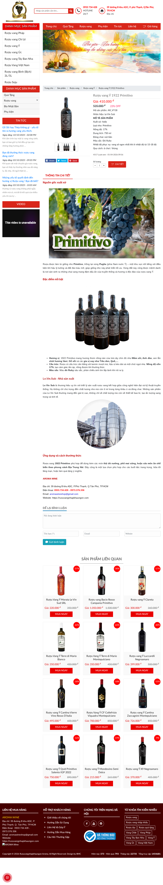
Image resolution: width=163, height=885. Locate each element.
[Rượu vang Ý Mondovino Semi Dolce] (101, 750)
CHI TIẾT (119, 164)
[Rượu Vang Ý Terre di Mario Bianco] (61, 637)
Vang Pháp (145, 833)
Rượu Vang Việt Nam (17, 65)
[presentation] (47, 52)
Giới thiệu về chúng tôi (58, 818)
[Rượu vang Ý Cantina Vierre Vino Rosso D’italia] (61, 693)
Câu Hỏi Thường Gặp (57, 837)
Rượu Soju (11, 82)
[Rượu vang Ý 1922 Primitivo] (66, 117)
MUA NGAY (61, 614)
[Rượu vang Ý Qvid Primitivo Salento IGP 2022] (61, 750)
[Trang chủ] (19, 11)
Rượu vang (86, 26)
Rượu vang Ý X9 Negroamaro (142, 769)
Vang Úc (130, 843)
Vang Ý (151, 838)
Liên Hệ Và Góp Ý (55, 827)
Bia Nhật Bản (11, 106)
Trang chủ (51, 26)
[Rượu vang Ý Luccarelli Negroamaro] (142, 637)
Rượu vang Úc (13, 52)
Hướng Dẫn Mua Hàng (58, 832)
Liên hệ (132, 26)
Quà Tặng (68, 26)
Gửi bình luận (56, 542)
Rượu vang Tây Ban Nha (19, 59)
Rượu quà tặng (146, 828)
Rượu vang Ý (12, 46)
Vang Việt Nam (145, 843)
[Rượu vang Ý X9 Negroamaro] (142, 750)
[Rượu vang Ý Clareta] (142, 580)
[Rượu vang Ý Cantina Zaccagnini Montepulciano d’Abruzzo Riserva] (142, 693)
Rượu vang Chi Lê (15, 39)
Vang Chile (131, 833)
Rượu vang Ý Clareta (142, 599)
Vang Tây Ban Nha (135, 838)
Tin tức (118, 26)
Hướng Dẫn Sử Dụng (57, 822)
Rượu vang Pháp (14, 33)
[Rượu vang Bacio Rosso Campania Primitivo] (101, 580)
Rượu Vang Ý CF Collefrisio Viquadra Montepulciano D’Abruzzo (102, 716)
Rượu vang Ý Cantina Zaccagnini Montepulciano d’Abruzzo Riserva (142, 716)
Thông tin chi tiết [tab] (57, 175)
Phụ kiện (103, 26)
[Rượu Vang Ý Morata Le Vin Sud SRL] (61, 580)
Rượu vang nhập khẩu (137, 822)
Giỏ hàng (152, 26)
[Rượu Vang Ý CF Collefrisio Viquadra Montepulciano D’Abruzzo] (101, 693)
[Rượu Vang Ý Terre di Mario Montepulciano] (101, 637)
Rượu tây (130, 828)
